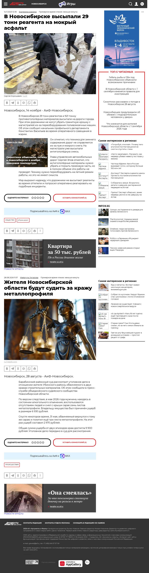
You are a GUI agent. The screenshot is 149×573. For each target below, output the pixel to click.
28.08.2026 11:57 (11, 277)
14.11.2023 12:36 (10, 12)
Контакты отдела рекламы (57, 523)
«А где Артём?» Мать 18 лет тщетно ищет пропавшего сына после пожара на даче (126, 315)
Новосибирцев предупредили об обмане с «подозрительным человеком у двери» (121, 114)
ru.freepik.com (10, 362)
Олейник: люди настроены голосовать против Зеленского (124, 230)
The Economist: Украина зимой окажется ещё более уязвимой (124, 220)
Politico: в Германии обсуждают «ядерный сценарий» (124, 239)
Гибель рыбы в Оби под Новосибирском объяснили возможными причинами (122, 80)
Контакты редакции (32, 523)
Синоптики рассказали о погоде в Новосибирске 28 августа (121, 103)
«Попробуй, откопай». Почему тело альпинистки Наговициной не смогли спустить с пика (127, 146)
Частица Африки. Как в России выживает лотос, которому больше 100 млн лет (127, 166)
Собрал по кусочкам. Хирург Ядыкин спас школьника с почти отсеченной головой (128, 296)
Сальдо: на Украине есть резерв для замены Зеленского (126, 211)
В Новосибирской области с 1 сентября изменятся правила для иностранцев (122, 91)
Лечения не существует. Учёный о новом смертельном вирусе (126, 305)
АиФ (25, 96)
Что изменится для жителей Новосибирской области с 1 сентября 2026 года (121, 126)
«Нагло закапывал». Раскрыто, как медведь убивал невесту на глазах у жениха (127, 156)
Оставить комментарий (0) (75, 198)
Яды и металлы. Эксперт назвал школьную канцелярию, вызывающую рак (125, 287)
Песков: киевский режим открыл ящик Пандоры (125, 249)
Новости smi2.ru (13, 268)
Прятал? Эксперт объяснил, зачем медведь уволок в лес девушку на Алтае (126, 194)
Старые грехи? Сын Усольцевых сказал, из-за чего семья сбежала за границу (127, 325)
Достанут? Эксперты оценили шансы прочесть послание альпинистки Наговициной (128, 175)
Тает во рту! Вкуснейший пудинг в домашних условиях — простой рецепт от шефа (126, 335)
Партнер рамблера (48, 562)
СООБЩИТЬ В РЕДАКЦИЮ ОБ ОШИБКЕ (89, 523)
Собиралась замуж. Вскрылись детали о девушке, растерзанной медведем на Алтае (126, 185)
